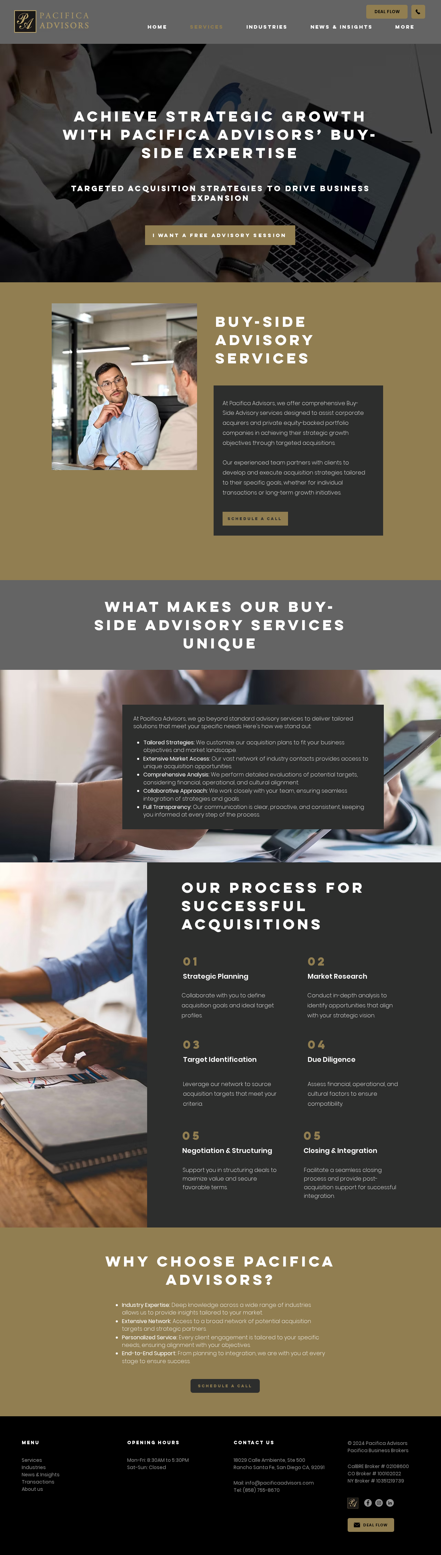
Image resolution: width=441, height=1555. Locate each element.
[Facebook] (368, 1503)
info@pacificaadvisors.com (279, 1482)
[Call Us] (418, 12)
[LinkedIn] (390, 1503)
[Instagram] (379, 1503)
